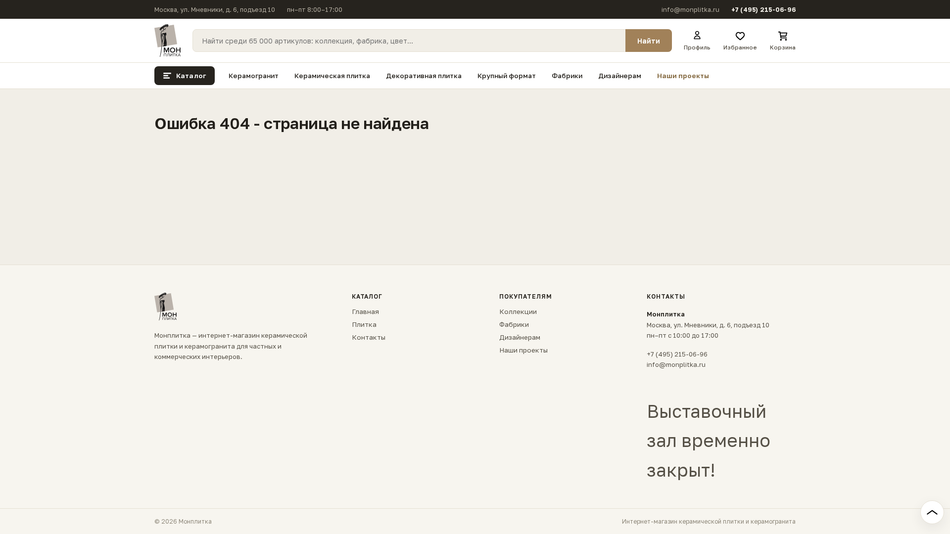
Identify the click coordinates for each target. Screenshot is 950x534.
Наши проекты (683, 76)
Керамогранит (254, 76)
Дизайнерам (619, 76)
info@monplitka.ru (690, 9)
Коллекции (518, 311)
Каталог (191, 76)
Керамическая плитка (332, 76)
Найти (648, 41)
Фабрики (567, 76)
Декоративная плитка (424, 76)
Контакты (368, 337)
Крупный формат (506, 76)
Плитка (364, 324)
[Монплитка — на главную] (167, 40)
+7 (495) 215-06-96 (763, 9)
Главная (365, 311)
